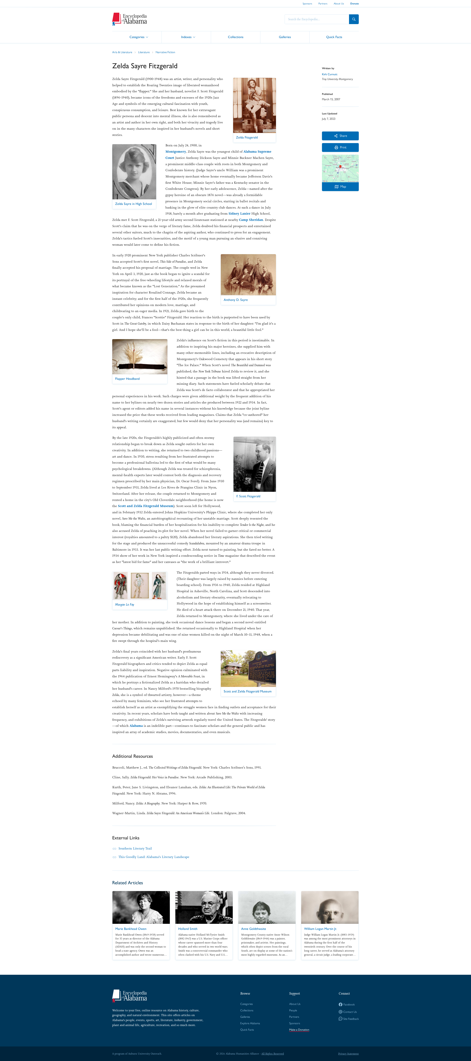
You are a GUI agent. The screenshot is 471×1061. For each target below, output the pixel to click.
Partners (322, 3)
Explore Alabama (250, 1023)
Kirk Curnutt (329, 74)
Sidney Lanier (239, 213)
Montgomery (175, 151)
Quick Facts (334, 37)
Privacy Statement (348, 1053)
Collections (235, 37)
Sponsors (307, 3)
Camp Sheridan (251, 220)
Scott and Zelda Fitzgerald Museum (145, 506)
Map (343, 186)
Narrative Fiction (165, 52)
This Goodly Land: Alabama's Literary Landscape (153, 857)
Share (343, 136)
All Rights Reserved (272, 1053)
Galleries (285, 37)
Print (343, 147)
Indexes (186, 37)
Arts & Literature (122, 52)
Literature (144, 52)
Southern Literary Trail (135, 848)
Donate (354, 3)
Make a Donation (299, 1029)
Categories (137, 37)
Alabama (136, 726)
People (293, 1010)
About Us (339, 3)
